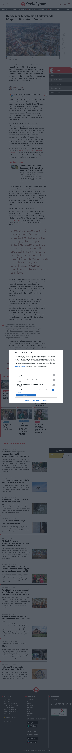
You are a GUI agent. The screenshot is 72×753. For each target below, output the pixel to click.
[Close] (60, 353)
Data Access (36, 400)
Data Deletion (28, 400)
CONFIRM (25, 395)
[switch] (53, 375)
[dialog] (36, 376)
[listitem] (36, 372)
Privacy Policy (44, 400)
